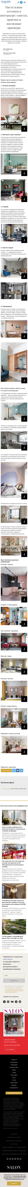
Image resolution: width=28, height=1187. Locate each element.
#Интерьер (4, 842)
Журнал (14, 1085)
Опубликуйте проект (14, 1093)
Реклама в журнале (14, 1141)
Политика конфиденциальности (14, 1154)
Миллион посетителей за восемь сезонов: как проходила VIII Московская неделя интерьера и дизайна (13, 863)
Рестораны (14, 1082)
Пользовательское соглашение (14, 1151)
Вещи (14, 1070)
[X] (14, 770)
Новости (14, 1059)
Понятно (14, 1183)
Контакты (14, 1144)
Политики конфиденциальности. (14, 1179)
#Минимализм (11, 842)
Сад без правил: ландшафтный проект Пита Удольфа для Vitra (12, 937)
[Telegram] (21, 770)
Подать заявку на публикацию (14, 1147)
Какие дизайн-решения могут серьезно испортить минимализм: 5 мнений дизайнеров (13, 829)
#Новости (4, 917)
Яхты (14, 1077)
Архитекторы (14, 1067)
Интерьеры (14, 1062)
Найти (18, 2)
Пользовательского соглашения (14, 989)
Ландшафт (14, 1065)
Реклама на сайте (14, 1137)
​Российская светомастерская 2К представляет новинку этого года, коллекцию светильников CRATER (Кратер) (14, 903)
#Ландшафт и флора (7, 949)
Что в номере (10, 1049)
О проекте (14, 1134)
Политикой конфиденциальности (14, 990)
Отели (14, 1080)
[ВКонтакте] (17, 770)
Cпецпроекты (14, 1087)
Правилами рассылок (11, 992)
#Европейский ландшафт (19, 949)
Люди (14, 1072)
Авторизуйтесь (6, 788)
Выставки (14, 1075)
